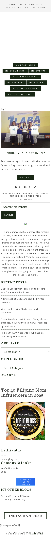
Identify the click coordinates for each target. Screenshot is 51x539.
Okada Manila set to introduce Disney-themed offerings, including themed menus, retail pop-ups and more (24, 323)
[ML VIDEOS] (41, 94)
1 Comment (26, 200)
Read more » (31, 274)
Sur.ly (15, 468)
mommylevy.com (9, 459)
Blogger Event (12, 193)
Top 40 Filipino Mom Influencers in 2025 (23, 392)
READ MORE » (25, 178)
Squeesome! (36, 534)
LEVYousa (25, 496)
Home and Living (31, 196)
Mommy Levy (25, 36)
